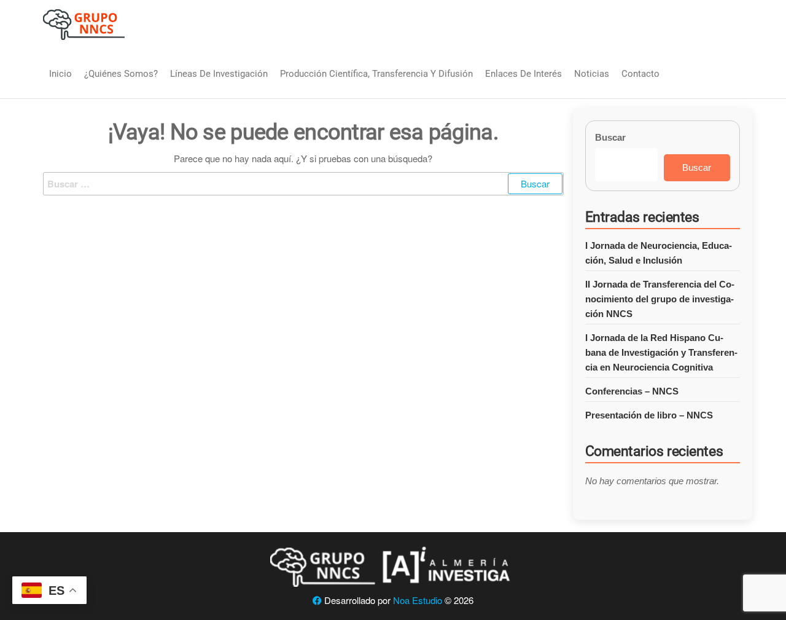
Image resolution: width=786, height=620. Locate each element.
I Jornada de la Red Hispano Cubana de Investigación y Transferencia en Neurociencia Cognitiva (661, 352)
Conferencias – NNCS (632, 391)
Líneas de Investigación (219, 73)
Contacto (640, 73)
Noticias (591, 73)
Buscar (610, 137)
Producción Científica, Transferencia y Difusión (376, 73)
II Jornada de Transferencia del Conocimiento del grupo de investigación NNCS (659, 299)
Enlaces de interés (523, 73)
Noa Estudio (417, 600)
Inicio (60, 73)
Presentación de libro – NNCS (649, 415)
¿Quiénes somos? (121, 73)
